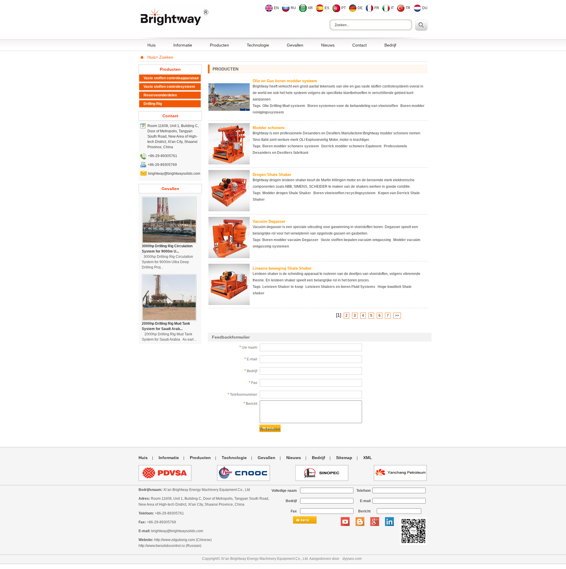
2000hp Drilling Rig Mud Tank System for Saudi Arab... (166, 326)
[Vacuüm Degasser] (229, 256)
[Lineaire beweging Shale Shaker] (229, 303)
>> (397, 316)
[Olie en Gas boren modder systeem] (229, 115)
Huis (151, 45)
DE (360, 8)
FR (376, 8)
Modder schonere (268, 128)
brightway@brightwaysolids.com (177, 531)
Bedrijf (390, 45)
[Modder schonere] (229, 162)
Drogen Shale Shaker (272, 174)
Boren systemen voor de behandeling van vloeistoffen (352, 106)
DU (424, 8)
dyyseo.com (352, 559)
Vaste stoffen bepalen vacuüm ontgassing (356, 240)
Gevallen (295, 45)
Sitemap (344, 457)
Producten (219, 45)
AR (310, 8)
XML (367, 457)
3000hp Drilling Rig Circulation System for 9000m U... (167, 248)
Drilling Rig (153, 104)
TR (408, 8)
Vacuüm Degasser (269, 221)
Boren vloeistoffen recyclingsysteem (344, 193)
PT (343, 8)
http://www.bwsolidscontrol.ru (162, 546)
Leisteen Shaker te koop (282, 287)
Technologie (258, 45)
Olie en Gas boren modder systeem (285, 81)
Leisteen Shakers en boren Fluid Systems (340, 287)
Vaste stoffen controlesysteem (169, 87)
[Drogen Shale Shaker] (229, 209)
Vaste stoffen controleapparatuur (171, 78)
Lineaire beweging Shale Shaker (282, 268)
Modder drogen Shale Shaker (286, 193)
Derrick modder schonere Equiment (351, 146)
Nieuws (328, 45)
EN (276, 8)
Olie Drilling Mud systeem (283, 106)
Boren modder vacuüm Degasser (290, 240)
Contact (359, 45)
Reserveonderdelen (160, 95)
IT (392, 8)
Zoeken (166, 57)
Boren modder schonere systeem (290, 146)
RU (293, 8)
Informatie (182, 45)
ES (327, 8)
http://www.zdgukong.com (174, 540)
